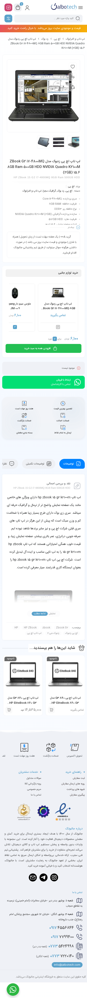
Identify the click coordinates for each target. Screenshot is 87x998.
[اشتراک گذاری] (73, 87)
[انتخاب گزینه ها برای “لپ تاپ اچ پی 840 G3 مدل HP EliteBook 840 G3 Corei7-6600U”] (9, 710)
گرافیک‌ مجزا (49, 191)
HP (16, 628)
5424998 (53, 946)
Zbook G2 (62, 628)
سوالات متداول (34, 778)
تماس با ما (36, 795)
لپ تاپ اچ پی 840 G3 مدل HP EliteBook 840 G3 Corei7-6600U (23, 703)
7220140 (55, 956)
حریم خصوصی (34, 789)
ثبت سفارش (79, 778)
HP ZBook (30, 628)
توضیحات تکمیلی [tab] (35, 464)
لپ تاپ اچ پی (34, 633)
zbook (46, 628)
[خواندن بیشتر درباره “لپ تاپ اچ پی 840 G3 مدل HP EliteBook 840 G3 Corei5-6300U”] (51, 710)
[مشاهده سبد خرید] (18, 7)
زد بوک (44, 39)
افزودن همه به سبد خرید (37, 348)
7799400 (62, 937)
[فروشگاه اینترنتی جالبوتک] (64, 7)
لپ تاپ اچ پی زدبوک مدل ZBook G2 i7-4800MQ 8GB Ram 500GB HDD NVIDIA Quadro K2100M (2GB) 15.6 (58, 306)
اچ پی (57, 39)
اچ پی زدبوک (71, 633)
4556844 (61, 928)
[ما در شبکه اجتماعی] (8, 7)
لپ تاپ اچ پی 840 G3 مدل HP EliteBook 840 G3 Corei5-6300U (65, 703)
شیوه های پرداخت (76, 789)
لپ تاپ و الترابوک (75, 39)
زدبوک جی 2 (53, 633)
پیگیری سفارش (77, 795)
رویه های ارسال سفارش (73, 784)
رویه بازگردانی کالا (33, 784)
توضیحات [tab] (68, 464)
